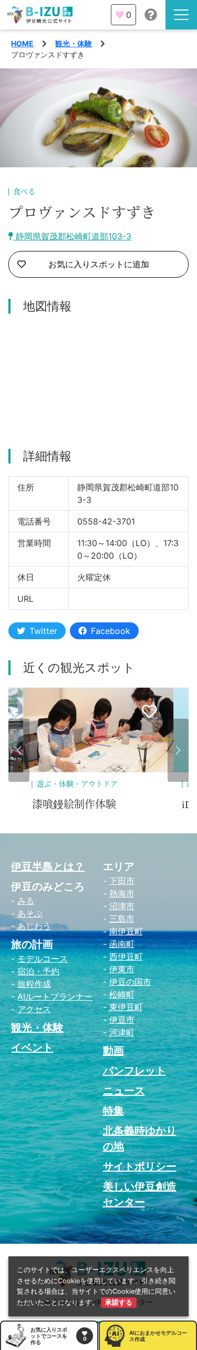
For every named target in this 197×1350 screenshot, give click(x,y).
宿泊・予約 (38, 971)
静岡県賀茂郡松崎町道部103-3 (72, 236)
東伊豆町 (126, 1007)
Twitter (43, 631)
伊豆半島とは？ (48, 866)
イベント (32, 1047)
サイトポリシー (140, 1166)
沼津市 (121, 906)
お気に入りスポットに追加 (98, 264)
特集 (113, 1110)
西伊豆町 (126, 956)
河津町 (121, 1032)
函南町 (121, 944)
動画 (113, 1050)
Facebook (110, 631)
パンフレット (134, 1070)
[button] (18, 750)
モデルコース (42, 958)
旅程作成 (34, 984)
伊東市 (121, 969)
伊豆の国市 (130, 981)
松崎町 (121, 994)
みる (25, 900)
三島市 (121, 918)
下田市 (121, 880)
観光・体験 (73, 43)
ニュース (124, 1090)
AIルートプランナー (54, 996)
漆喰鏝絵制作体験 (74, 804)
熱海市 (121, 893)
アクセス (34, 1009)
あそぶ (30, 913)
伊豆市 (121, 1019)
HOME (22, 43)
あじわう (34, 926)
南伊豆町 (126, 931)
